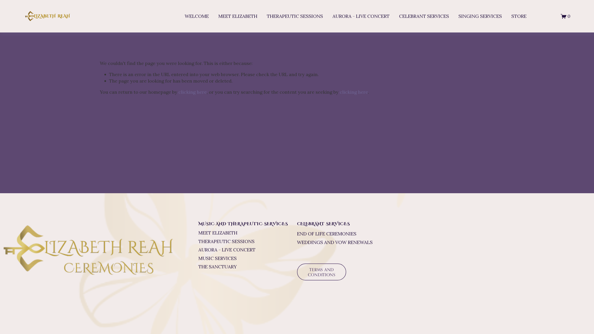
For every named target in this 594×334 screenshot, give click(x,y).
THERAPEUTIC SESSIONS (295, 16)
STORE (518, 16)
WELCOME (197, 16)
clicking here (192, 92)
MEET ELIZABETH (237, 16)
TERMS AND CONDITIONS (322, 272)
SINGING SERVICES (480, 16)
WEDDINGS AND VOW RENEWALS (335, 242)
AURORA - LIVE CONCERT (361, 16)
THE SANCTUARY (217, 267)
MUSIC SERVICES (217, 258)
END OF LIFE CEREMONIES (326, 234)
